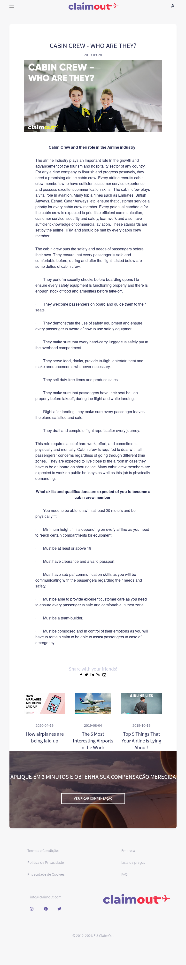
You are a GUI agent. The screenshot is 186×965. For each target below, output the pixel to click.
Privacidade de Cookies (45, 874)
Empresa (128, 850)
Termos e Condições (43, 850)
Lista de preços (133, 862)
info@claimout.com (46, 897)
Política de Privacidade (45, 862)
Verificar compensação (93, 798)
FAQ (124, 874)
